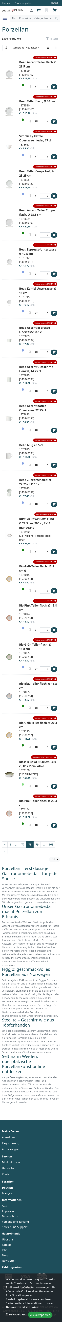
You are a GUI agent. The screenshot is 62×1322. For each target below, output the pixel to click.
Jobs (4, 1250)
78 (29, 844)
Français (7, 1193)
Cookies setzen (15, 1314)
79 (37, 844)
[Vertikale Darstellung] (48, 48)
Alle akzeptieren (40, 1315)
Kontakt (7, 1174)
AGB (4, 1206)
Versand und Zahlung (15, 1221)
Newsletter (9, 1260)
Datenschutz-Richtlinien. (22, 1307)
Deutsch (54, 2)
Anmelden (8, 1137)
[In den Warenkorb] (54, 86)
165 (51, 844)
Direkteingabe (11, 1162)
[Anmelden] (31, 10)
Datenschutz (10, 1216)
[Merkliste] (46, 10)
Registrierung (10, 1143)
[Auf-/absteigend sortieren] (6, 48)
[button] (45, 58)
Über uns (8, 1239)
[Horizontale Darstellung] (56, 48)
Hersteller (8, 1168)
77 (22, 844)
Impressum (9, 1211)
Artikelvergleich (11, 1149)
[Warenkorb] (55, 10)
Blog (5, 1255)
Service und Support (14, 1227)
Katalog (7, 1245)
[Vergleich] (39, 10)
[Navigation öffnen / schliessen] (6, 18)
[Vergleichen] (36, 86)
